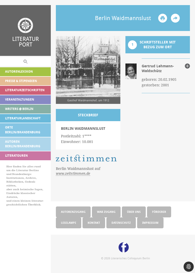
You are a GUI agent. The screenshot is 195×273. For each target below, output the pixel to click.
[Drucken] (162, 18)
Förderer (159, 212)
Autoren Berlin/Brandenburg (22, 144)
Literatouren (16, 155)
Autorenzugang (73, 212)
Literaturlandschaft (23, 118)
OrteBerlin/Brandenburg (22, 129)
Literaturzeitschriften (24, 90)
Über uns (134, 212)
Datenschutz (121, 222)
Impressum (150, 222)
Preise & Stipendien (21, 81)
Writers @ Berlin (19, 109)
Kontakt (94, 222)
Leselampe (68, 222)
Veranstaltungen (19, 99)
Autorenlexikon (19, 71)
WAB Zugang (106, 212)
